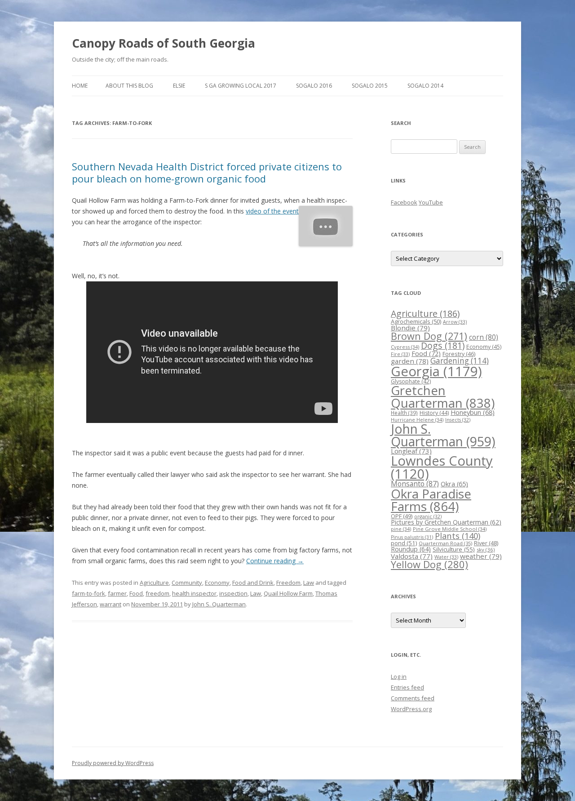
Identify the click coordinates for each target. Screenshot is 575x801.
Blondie (410, 327)
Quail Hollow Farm (288, 593)
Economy (217, 582)
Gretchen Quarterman (443, 396)
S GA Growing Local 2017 (240, 85)
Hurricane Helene (417, 419)
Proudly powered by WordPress (113, 763)
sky (486, 549)
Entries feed (407, 687)
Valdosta (412, 556)
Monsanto (415, 484)
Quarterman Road (445, 543)
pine (401, 528)
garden (410, 360)
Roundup (411, 549)
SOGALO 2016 (314, 85)
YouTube (431, 202)
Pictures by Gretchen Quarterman (446, 522)
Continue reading (275, 560)
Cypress (405, 346)
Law (308, 582)
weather (481, 556)
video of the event (272, 211)
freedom (157, 593)
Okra (454, 484)
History (434, 413)
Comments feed (412, 698)
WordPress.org (411, 709)
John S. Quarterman (219, 604)
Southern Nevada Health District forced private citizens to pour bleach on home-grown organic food (207, 172)
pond (404, 543)
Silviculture (454, 549)
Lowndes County (442, 467)
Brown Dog (429, 336)
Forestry (458, 354)
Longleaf (411, 450)
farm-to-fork (88, 593)
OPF (401, 516)
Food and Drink (253, 582)
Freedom (288, 582)
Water (446, 556)
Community (187, 582)
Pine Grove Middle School (450, 528)
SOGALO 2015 (370, 85)
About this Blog (129, 85)
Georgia (436, 371)
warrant (110, 604)
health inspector (194, 593)
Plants (457, 535)
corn (483, 337)
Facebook (404, 202)
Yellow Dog (429, 564)
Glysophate (411, 381)
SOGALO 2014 (425, 85)
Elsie (179, 85)
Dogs (442, 345)
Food (136, 593)
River (486, 543)
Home (80, 85)
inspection (233, 593)
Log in (399, 676)
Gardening (459, 361)
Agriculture (154, 582)
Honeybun (473, 412)
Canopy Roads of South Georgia (163, 43)
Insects (457, 419)
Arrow (455, 321)
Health (404, 412)
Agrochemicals (416, 321)
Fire (400, 354)
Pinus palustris (412, 537)
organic (428, 516)
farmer (117, 593)
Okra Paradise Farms (431, 500)
